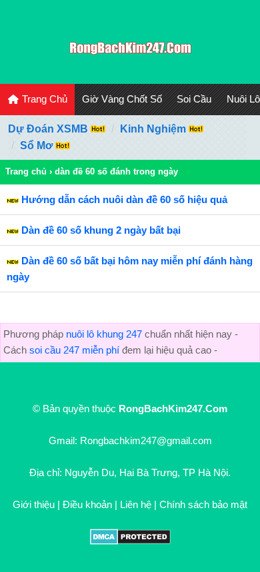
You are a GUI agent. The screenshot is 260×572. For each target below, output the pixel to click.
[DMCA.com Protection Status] (130, 541)
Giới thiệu (34, 504)
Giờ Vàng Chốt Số (122, 99)
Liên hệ (135, 504)
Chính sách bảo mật (203, 504)
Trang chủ (26, 171)
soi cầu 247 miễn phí (74, 350)
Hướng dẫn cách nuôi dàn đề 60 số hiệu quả (124, 199)
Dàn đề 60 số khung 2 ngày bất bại (101, 230)
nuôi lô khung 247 (104, 334)
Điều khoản (87, 504)
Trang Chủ (43, 99)
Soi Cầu (194, 99)
